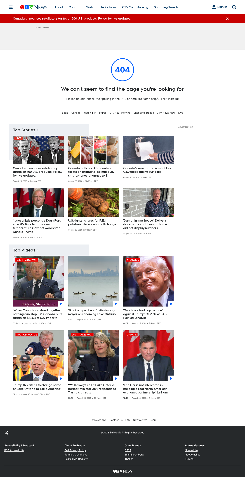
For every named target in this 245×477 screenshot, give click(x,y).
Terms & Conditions (76, 454)
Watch (90, 7)
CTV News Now (166, 112)
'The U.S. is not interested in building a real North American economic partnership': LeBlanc (146, 388)
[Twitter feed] (6, 432)
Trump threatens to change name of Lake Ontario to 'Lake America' (37, 387)
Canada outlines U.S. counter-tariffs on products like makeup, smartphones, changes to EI (91, 172)
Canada (75, 7)
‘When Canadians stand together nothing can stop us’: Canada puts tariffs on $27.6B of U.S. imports (37, 314)
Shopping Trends (166, 7)
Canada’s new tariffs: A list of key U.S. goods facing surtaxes (147, 170)
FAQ (127, 419)
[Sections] (10, 7)
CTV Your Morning (135, 7)
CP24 (128, 450)
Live (180, 112)
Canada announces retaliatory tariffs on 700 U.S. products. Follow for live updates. (37, 172)
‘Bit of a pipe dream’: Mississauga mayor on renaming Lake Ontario (92, 312)
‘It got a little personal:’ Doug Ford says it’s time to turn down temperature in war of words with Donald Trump (37, 226)
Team (153, 419)
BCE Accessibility (14, 450)
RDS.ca (189, 458)
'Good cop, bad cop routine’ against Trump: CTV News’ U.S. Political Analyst (145, 314)
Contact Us (115, 419)
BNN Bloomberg (134, 454)
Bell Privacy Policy (75, 450)
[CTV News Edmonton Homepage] (33, 7)
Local (59, 7)
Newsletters (140, 419)
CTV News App (98, 419)
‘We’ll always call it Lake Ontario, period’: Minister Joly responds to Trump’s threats (92, 388)
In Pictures (108, 7)
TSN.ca (129, 458)
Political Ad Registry (76, 458)
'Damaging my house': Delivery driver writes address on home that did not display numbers (148, 224)
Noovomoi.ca (192, 454)
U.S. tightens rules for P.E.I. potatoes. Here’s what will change (92, 222)
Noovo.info (191, 450)
